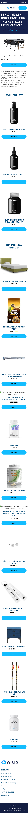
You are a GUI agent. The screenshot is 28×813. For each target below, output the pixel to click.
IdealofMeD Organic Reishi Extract (14, 174)
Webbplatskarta (20, 810)
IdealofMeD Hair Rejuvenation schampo (14, 129)
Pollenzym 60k (14, 739)
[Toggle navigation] (3, 7)
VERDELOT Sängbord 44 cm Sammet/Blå (14, 647)
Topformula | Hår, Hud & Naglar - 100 (14, 490)
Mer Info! (14, 65)
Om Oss (4, 786)
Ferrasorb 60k (14, 445)
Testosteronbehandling (9, 783)
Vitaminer (11, 56)
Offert (23, 8)
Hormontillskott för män (9, 780)
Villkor (19, 808)
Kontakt (14, 808)
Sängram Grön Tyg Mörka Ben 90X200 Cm (14, 281)
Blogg (4, 789)
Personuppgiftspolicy (9, 810)
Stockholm (5, 2)
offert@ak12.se (23, 2)
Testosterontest (7, 776)
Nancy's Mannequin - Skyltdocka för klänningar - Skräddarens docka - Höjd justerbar (14, 514)
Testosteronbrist (7, 773)
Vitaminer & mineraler (20, 56)
